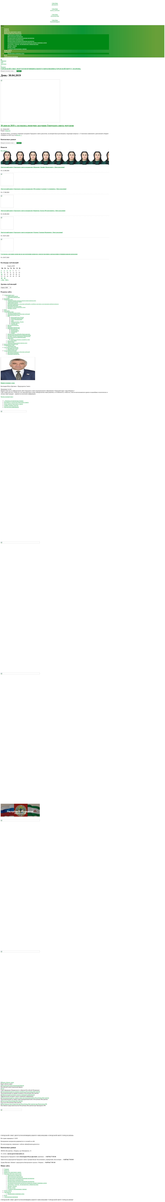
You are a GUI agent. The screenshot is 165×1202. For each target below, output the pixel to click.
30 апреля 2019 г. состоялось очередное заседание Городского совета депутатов (37, 125)
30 (4, 278)
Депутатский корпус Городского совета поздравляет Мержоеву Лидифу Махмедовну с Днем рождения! (33, 167)
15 (1, 274)
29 (1, 278)
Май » (7, 280)
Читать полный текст (7, 396)
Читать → (19, 135)
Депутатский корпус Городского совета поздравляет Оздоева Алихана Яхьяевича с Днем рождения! (32, 232)
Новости (7, 130)
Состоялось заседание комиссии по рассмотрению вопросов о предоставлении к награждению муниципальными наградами (39, 254)
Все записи (4, 150)
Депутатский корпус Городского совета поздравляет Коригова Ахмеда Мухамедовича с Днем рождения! (33, 210)
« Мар (2, 280)
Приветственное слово (8, 383)
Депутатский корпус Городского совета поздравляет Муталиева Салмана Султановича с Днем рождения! (33, 189)
